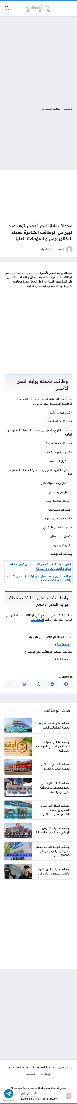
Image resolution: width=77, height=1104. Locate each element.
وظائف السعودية (51, 108)
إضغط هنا (64, 644)
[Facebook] (66, 684)
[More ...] (10, 684)
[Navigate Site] (70, 8)
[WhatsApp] (38, 684)
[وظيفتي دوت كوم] (38, 8)
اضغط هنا (37, 619)
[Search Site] (7, 8)
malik (61, 249)
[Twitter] (24, 684)
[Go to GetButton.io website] (8, 1100)
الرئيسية (68, 108)
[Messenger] (52, 684)
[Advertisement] (38, 59)
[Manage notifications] (68, 1096)
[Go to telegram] (8, 1093)
